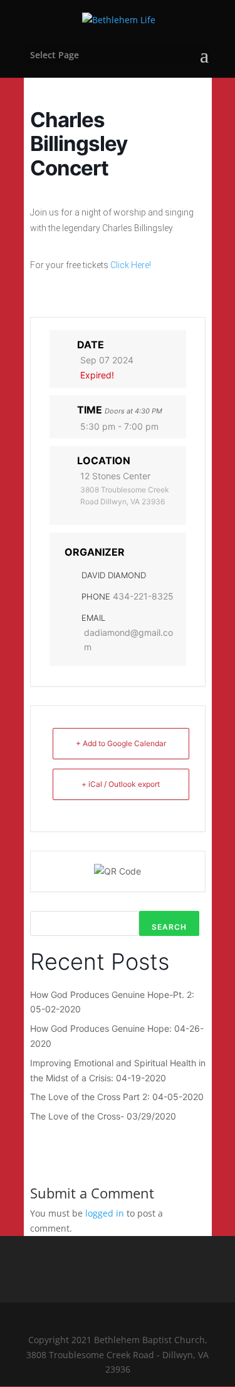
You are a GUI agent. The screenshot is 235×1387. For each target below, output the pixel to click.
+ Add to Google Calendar (121, 743)
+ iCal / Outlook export (120, 784)
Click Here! (130, 265)
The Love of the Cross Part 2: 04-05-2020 (117, 1096)
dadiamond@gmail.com (128, 640)
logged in (104, 1213)
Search (169, 927)
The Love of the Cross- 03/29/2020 (103, 1116)
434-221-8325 (143, 596)
